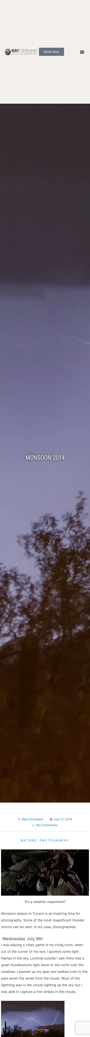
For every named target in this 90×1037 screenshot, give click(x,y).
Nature (28, 840)
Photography (54, 840)
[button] (81, 51)
